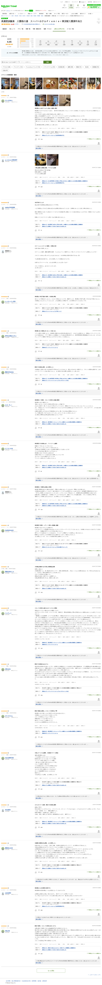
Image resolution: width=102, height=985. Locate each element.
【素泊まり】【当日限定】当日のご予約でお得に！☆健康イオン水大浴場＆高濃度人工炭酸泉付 (62, 224)
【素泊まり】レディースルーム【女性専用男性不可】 (53, 135)
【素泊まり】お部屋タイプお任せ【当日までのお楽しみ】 (54, 226)
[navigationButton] (98, 82)
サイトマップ (75, 1)
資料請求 (44, 981)
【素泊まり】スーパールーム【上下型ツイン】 (52, 311)
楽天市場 (90, 1)
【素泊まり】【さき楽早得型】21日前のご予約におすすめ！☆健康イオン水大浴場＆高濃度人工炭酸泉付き (65, 181)
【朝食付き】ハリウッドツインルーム (50, 347)
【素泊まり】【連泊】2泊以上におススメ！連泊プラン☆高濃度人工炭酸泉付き (59, 948)
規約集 (39, 981)
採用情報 (34, 981)
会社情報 (8, 981)
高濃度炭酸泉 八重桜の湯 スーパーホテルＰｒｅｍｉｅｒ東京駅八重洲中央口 (41, 21)
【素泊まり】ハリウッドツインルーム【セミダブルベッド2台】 (55, 380)
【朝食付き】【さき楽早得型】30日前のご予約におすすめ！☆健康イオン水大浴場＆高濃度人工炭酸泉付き (65, 503)
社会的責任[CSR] (26, 981)
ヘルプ (61, 1)
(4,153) (59, 29)
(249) (37, 29)
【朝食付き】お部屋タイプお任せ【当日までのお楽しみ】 (54, 505)
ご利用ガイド (67, 1)
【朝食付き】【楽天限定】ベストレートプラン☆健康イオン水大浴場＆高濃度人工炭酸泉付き (62, 642)
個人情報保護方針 (16, 981)
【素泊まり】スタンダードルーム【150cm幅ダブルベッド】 (55, 547)
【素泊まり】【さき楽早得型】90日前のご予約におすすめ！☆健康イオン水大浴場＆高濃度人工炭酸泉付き (65, 378)
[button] (5, 83)
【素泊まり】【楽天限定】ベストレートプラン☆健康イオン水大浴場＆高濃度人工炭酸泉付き (62, 422)
